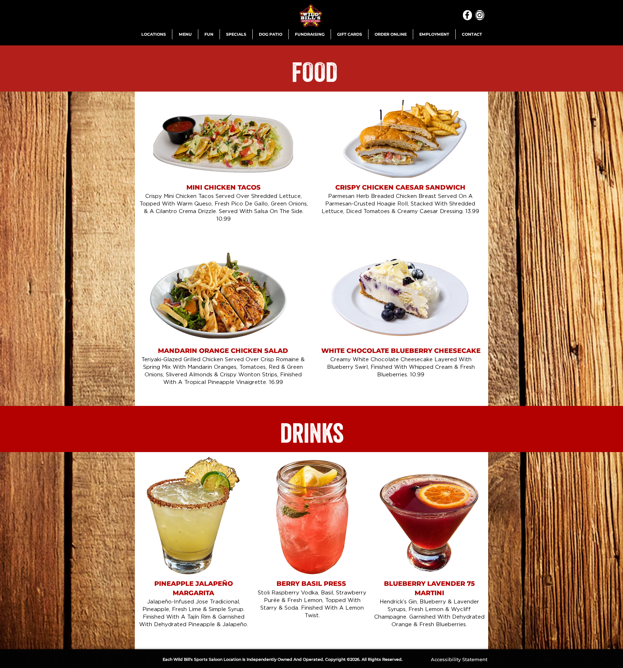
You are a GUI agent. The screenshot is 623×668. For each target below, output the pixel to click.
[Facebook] (467, 15)
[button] (153, 34)
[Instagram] (479, 15)
